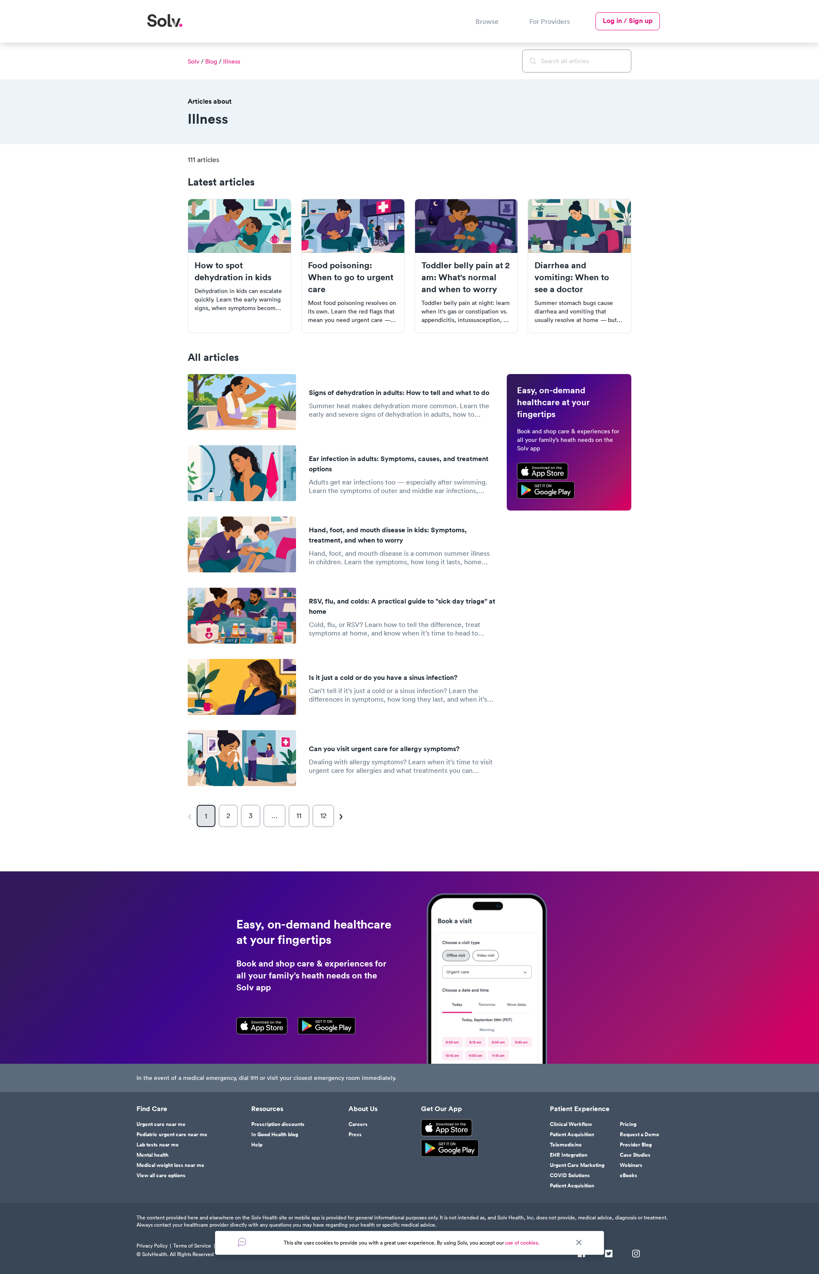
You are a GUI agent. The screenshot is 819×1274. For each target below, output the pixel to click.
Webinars (631, 1165)
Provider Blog (636, 1145)
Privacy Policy (152, 1245)
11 (299, 815)
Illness (231, 61)
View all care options (161, 1175)
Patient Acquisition (572, 1134)
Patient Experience (580, 1109)
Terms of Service (192, 1245)
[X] (609, 1254)
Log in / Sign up (628, 20)
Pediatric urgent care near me (171, 1134)
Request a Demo (639, 1134)
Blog (211, 61)
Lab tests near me (157, 1145)
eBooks (628, 1175)
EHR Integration (568, 1155)
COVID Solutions (570, 1175)
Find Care (151, 1109)
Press (355, 1134)
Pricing (628, 1124)
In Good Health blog (274, 1134)
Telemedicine (566, 1145)
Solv (193, 61)
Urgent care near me (161, 1124)
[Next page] (340, 816)
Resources (267, 1109)
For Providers (549, 21)
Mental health (152, 1155)
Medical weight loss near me (170, 1165)
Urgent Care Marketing (577, 1165)
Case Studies (635, 1155)
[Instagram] (636, 1254)
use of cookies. (522, 1242)
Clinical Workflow (571, 1124)
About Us (363, 1109)
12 (323, 815)
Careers (358, 1124)
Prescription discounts (278, 1124)
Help (256, 1145)
